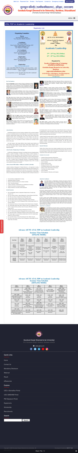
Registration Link (39, 28)
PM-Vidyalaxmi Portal (11, 399)
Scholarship (7, 407)
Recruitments (8, 411)
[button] (70, 18)
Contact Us (47, 1)
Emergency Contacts (57, 1)
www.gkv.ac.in (39, 346)
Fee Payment (39, 1)
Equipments (8, 403)
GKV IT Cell (70, 448)
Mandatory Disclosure (11, 368)
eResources (8, 381)
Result (6, 377)
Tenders (32, 1)
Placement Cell (24, 1)
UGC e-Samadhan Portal (12, 390)
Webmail (7, 373)
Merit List (16, 1)
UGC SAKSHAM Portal (11, 395)
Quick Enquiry (69, 1)
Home (6, 360)
